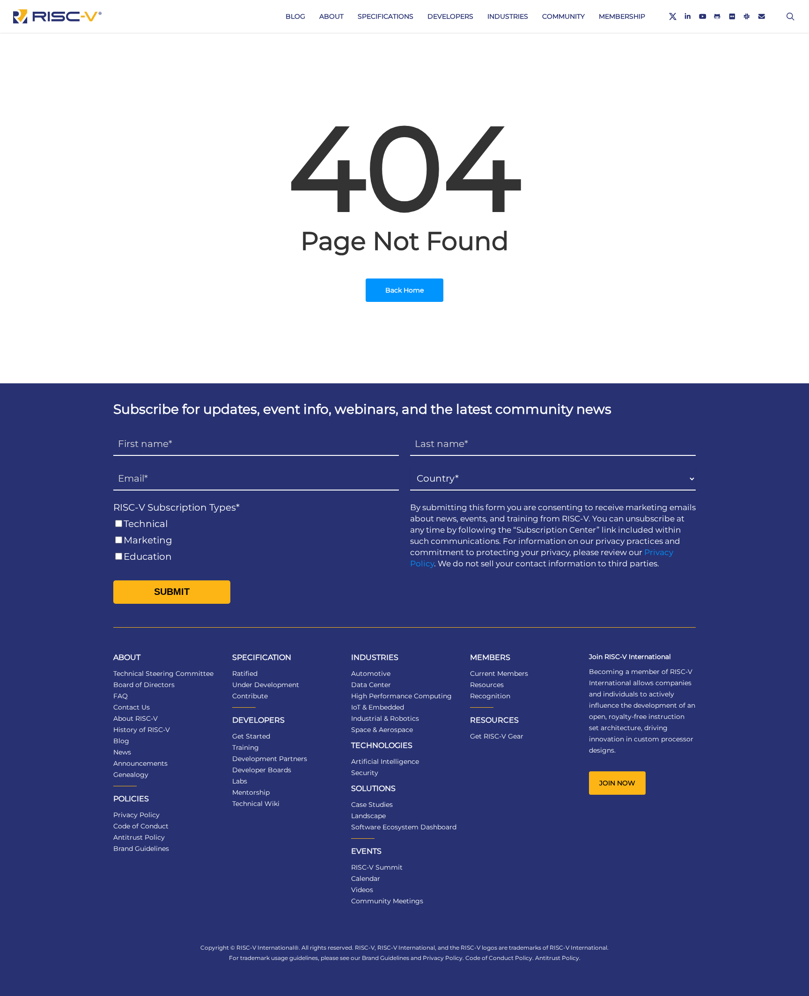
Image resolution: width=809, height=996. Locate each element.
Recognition (490, 696)
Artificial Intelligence (385, 761)
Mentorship (251, 792)
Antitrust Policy (139, 837)
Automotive (370, 673)
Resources (487, 685)
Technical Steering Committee (163, 673)
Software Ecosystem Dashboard (403, 827)
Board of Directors (144, 685)
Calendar (365, 878)
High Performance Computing (401, 696)
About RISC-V (135, 718)
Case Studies (372, 804)
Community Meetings (387, 901)
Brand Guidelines (141, 848)
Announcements (140, 763)
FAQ (120, 696)
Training (245, 747)
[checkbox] (256, 540)
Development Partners (269, 758)
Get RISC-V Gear (496, 736)
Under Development (265, 685)
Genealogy (130, 774)
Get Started (251, 736)
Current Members (499, 673)
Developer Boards (261, 770)
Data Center (371, 685)
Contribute (250, 696)
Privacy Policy (136, 815)
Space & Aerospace (382, 729)
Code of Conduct (141, 826)
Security (364, 773)
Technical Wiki (255, 803)
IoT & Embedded (377, 707)
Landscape (368, 816)
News (122, 752)
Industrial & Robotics (385, 718)
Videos (362, 890)
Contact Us (131, 707)
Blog (121, 741)
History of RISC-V (141, 729)
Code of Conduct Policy (498, 957)
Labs (239, 781)
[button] (617, 783)
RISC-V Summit (377, 867)
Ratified (244, 673)
